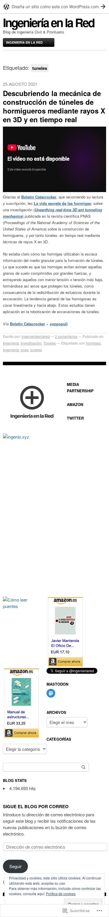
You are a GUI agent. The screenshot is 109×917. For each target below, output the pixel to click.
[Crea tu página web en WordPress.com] (54, 6)
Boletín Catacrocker (38, 197)
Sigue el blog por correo (36, 806)
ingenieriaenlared (36, 336)
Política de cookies (61, 893)
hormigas (93, 342)
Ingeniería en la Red (48, 22)
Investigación (31, 342)
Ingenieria (11, 342)
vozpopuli (59, 324)
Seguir (15, 866)
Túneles (49, 342)
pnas (24, 349)
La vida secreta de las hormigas (62, 203)
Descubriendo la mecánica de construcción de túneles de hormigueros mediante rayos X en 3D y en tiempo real (54, 106)
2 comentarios (66, 336)
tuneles (36, 349)
